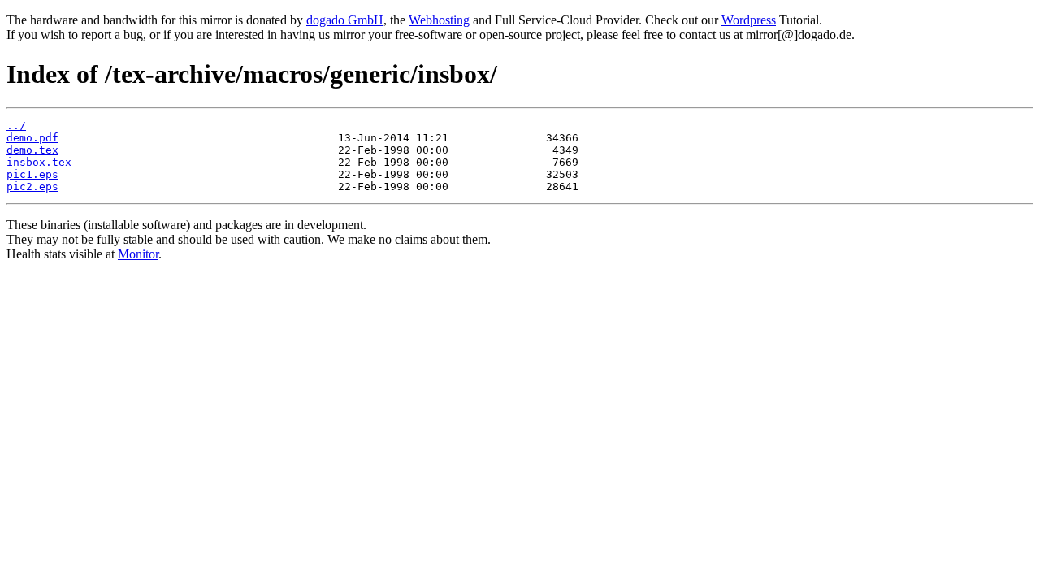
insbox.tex (39, 162)
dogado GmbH (345, 20)
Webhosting (439, 20)
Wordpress (749, 20)
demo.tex (32, 150)
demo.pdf (32, 138)
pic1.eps (32, 174)
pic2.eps (32, 186)
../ (16, 125)
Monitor (138, 254)
